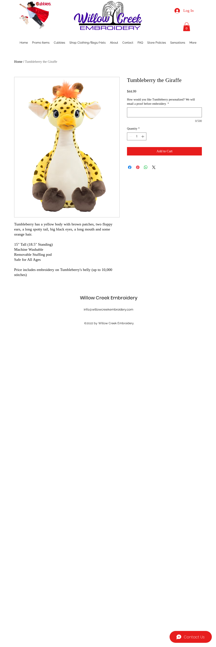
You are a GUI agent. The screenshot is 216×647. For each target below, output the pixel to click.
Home (18, 61)
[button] (186, 26)
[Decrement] (130, 136)
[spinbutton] (136, 136)
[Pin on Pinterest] (137, 167)
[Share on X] (153, 167)
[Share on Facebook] (129, 167)
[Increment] (143, 136)
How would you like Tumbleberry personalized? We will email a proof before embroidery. (161, 101)
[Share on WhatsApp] (145, 167)
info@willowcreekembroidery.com (108, 309)
